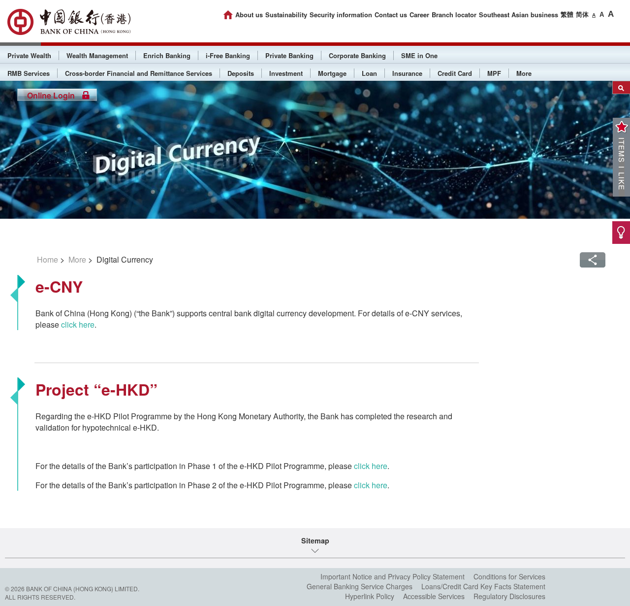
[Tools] (621, 232)
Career (419, 14)
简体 (582, 14)
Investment (286, 73)
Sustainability (286, 14)
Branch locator (454, 14)
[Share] (592, 260)
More (524, 73)
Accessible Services (434, 596)
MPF (494, 73)
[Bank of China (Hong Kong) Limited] (68, 22)
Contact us (391, 14)
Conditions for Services (509, 576)
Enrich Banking (166, 55)
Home (47, 259)
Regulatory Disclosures (509, 596)
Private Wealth (29, 55)
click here (77, 324)
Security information (341, 14)
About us (249, 14)
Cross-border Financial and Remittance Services (138, 73)
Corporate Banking (357, 55)
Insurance (407, 73)
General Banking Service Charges (359, 586)
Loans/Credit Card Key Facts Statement (483, 586)
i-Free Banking (228, 55)
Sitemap (315, 540)
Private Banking (289, 55)
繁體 (567, 14)
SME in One (419, 55)
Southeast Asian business (518, 14)
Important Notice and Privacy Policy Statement (392, 576)
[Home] (228, 14)
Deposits (240, 73)
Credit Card (455, 73)
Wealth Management (97, 55)
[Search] (621, 87)
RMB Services (28, 73)
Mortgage (332, 73)
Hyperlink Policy (369, 596)
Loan (369, 73)
